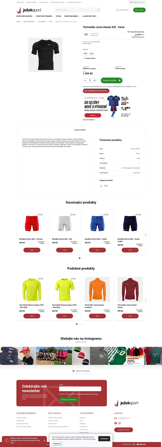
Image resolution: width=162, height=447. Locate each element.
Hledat (98, 10)
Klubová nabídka (31, 2)
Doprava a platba (21, 417)
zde (94, 439)
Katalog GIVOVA (53, 420)
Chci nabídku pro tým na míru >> (96, 91)
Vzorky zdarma (43, 2)
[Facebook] (115, 422)
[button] (79, 258)
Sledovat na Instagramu (83, 371)
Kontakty (82, 417)
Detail (31, 250)
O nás (81, 420)
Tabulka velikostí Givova (74, 2)
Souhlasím (104, 439)
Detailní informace (88, 119)
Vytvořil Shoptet (126, 444)
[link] (114, 34)
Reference (83, 423)
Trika (106, 186)
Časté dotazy (20, 420)
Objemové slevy (84, 432)
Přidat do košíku (109, 80)
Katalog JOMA (52, 423)
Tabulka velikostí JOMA (57, 2)
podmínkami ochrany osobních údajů (87, 394)
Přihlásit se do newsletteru (68, 399)
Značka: (87, 43)
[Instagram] (119, 422)
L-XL (91, 53)
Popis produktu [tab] (80, 130)
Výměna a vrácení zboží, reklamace (58, 426)
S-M (85, 53)
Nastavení (57, 444)
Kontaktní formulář (123, 430)
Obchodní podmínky (22, 423)
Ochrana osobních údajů (23, 426)
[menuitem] (25, 16)
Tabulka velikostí (90, 58)
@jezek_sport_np (81, 342)
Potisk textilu (20, 2)
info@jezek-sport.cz (124, 418)
